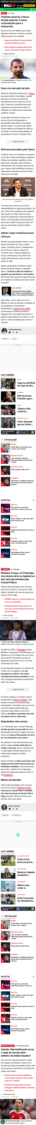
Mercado (5, 338)
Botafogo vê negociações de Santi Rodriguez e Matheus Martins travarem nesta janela (20, 1087)
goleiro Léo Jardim (22, 308)
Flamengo (16, 569)
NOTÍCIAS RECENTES (20, 7)
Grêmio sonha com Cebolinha (17, 1)
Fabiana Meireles (9, 54)
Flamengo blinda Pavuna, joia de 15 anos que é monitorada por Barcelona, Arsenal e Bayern (19, 609)
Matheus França (24, 788)
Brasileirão (8, 775)
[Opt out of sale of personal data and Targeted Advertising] (2, 1121)
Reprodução (16, 815)
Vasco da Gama (20, 700)
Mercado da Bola (23, 1046)
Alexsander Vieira (9, 1094)
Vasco (12, 13)
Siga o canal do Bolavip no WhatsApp (17, 9)
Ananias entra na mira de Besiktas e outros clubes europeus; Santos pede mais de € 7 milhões (19, 1078)
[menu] (2, 5)
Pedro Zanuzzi (8, 615)
